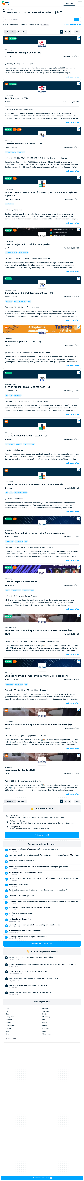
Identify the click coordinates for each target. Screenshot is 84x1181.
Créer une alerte (71, 24)
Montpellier (10, 1017)
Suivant (21, 32)
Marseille (45, 1008)
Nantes (44, 1014)
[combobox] (42, 19)
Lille (43, 1020)
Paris (7, 1008)
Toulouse (45, 1011)
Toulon (8, 1028)
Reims (44, 1023)
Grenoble (45, 1028)
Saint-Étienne (10, 1025)
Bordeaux (9, 1020)
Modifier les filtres (43, 1178)
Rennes (8, 1023)
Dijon (7, 1031)
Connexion (69, 3)
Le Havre (45, 1025)
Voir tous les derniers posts (42, 944)
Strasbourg (46, 1017)
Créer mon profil (42, 835)
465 (77, 32)
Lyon (7, 1011)
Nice (7, 1014)
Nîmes (8, 1034)
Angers (44, 1031)
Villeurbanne (46, 1034)
